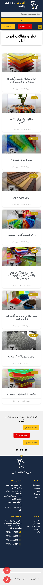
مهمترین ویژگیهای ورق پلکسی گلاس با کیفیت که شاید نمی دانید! (21, 275)
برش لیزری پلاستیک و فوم (21, 356)
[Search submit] (21, 20)
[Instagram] (21, 450)
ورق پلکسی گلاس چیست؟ (22, 234)
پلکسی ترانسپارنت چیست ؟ (21, 394)
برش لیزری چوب (21, 197)
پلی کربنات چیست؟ (21, 159)
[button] (40, 27)
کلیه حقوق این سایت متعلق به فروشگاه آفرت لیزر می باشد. (21, 579)
